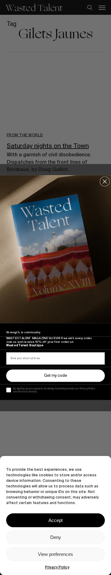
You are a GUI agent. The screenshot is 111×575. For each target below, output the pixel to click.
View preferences (55, 554)
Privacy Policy (57, 567)
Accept (55, 520)
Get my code (55, 376)
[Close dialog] (105, 181)
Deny (55, 537)
